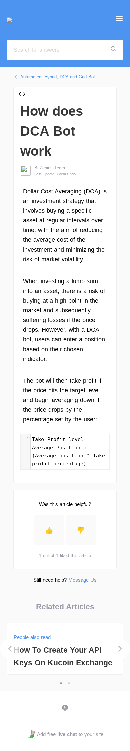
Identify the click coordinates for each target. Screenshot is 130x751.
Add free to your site (70, 734)
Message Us (82, 580)
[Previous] (10, 649)
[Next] (120, 649)
